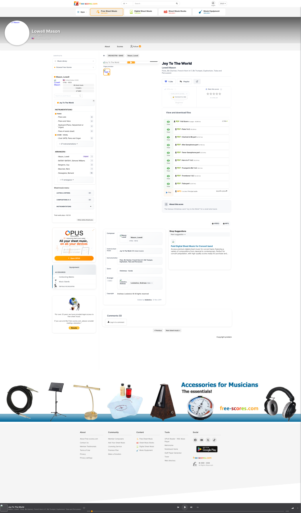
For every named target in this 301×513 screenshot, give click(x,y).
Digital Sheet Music (146, 446)
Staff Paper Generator (173, 453)
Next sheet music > (173, 330)
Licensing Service (115, 446)
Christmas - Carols (126, 271)
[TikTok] (214, 440)
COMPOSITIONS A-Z (74, 200)
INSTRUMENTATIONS (64, 206)
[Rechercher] (177, 3)
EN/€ (222, 3)
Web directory (170, 461)
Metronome (169, 445)
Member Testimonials (88, 446)
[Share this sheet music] (197, 81)
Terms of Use (85, 450)
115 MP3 (78, 88)
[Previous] (178, 507)
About (107, 46)
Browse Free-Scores (64, 67)
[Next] (191, 507)
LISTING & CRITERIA (74, 193)
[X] (208, 440)
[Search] (80, 96)
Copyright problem (224, 337)
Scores (120, 46)
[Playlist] (298, 508)
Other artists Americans (85, 220)
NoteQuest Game (171, 449)
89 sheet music (78, 85)
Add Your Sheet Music (116, 443)
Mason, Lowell (133, 56)
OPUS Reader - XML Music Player (175, 440)
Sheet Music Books (146, 443)
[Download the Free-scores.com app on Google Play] (207, 449)
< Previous (158, 330)
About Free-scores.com (89, 439)
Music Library (62, 61)
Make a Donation (114, 454)
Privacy (83, 454)
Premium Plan (113, 450)
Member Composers (116, 439)
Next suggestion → (178, 234)
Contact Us (84, 443)
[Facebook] (195, 440)
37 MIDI (78, 91)
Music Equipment (146, 450)
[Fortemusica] (195, 464)
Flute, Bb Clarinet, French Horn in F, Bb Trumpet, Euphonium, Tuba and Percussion (136, 261)
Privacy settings (86, 458)
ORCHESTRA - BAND (115, 56)
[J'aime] (84, 508)
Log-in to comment (116, 322)
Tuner (167, 457)
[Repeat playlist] (197, 507)
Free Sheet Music (146, 439)
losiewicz (148, 300)
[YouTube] (201, 440)
